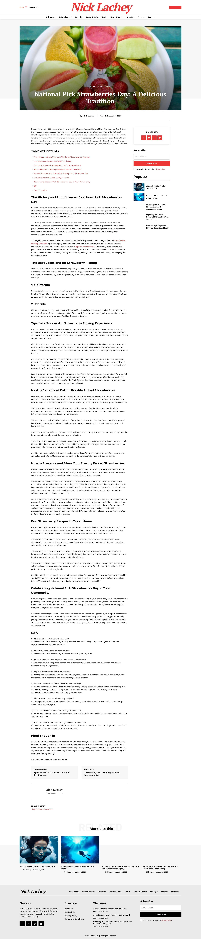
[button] (34, 7)
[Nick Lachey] (36, 791)
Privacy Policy (160, 169)
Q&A (35, 186)
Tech (95, 926)
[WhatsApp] (159, 137)
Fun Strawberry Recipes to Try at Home (51, 178)
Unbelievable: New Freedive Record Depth (77, 867)
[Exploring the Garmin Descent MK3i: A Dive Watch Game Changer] (139, 217)
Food (93, 87)
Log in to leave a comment (42, 809)
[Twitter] (149, 137)
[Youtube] (41, 923)
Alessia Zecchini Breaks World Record (155, 187)
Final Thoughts (40, 190)
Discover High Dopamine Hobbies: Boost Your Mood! (157, 226)
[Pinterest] (154, 137)
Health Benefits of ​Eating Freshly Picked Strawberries (57, 169)
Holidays (105, 87)
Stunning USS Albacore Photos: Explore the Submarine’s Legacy (155, 207)
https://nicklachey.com (55, 793)
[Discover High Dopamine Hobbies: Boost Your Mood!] (139, 227)
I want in (150, 163)
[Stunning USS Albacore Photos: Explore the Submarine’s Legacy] (139, 207)
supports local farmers (84, 247)
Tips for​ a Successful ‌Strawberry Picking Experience (57, 165)
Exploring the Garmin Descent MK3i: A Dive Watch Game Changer (157, 216)
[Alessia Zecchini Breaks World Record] (139, 187)
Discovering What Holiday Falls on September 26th (102, 773)
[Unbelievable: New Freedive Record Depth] (139, 197)
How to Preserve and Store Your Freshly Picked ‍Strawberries (61, 173)
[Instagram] (28, 923)
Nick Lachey (89, 116)
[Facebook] (143, 137)
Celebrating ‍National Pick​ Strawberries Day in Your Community (62, 182)
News (95, 911)
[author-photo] (21, 869)
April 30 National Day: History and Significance (51, 773)
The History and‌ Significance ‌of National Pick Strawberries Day (62, 157)
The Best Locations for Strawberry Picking (52, 161)
